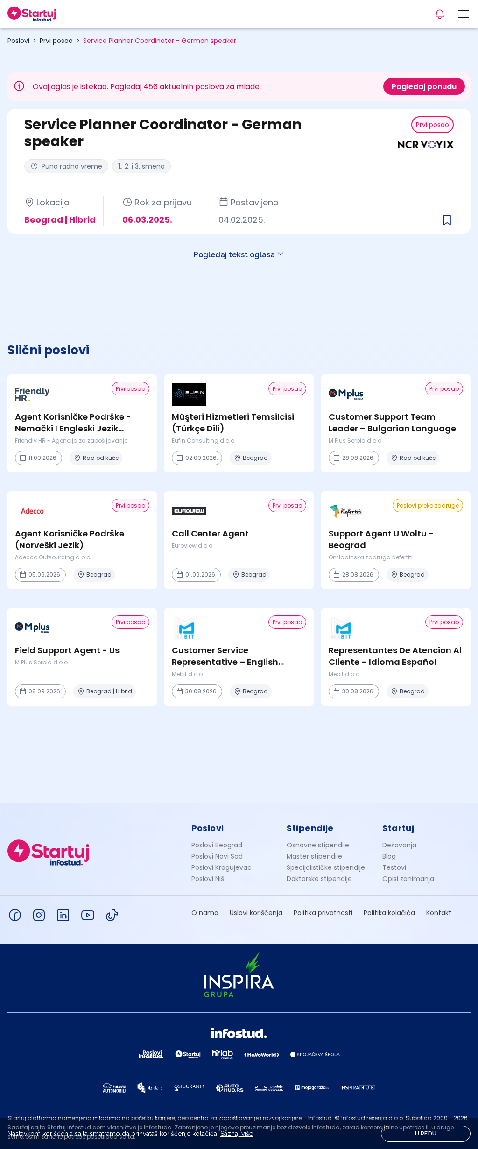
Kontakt (438, 912)
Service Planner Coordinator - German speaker (159, 40)
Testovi (394, 867)
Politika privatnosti (323, 912)
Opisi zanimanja (408, 878)
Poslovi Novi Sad (217, 856)
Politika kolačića (389, 912)
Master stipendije (314, 856)
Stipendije (310, 828)
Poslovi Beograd (216, 845)
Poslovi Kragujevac (221, 867)
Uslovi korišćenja (256, 912)
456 (150, 86)
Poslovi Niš (207, 878)
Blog (389, 856)
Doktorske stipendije (319, 878)
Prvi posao (56, 40)
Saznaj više (236, 1133)
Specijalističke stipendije (326, 867)
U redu (426, 1133)
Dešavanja (399, 845)
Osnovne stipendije (318, 845)
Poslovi (18, 40)
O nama (204, 912)
